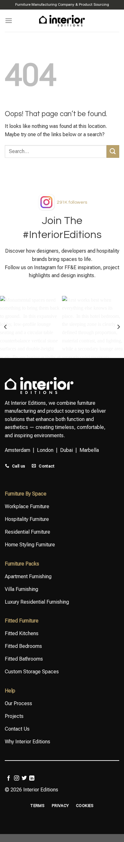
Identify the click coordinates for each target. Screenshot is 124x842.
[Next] (118, 327)
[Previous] (6, 327)
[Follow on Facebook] (8, 778)
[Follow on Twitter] (24, 778)
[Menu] (8, 20)
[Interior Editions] (62, 20)
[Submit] (113, 151)
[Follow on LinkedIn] (31, 778)
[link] (72, 202)
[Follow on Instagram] (16, 778)
